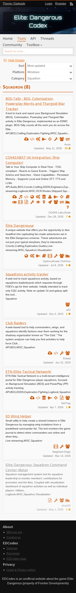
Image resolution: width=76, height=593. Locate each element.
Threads (47, 38)
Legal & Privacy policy (21, 569)
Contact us (13, 537)
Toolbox (33, 44)
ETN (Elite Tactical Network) (28, 371)
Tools (21, 38)
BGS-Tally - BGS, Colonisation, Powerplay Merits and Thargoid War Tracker (35, 103)
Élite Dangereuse (20, 225)
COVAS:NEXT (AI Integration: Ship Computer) (33, 160)
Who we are (14, 532)
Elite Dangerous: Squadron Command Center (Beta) (36, 467)
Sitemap (11, 548)
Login (48, 3)
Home (8, 38)
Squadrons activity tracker (27, 274)
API (33, 38)
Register (60, 3)
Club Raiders (16, 323)
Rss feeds (13, 553)
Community (12, 44)
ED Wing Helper (18, 416)
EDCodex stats (16, 558)
